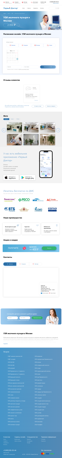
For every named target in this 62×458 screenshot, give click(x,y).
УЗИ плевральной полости (42, 365)
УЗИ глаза (10, 395)
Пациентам (43, 441)
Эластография (38, 424)
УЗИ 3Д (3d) (11, 362)
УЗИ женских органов (14, 407)
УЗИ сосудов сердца (40, 407)
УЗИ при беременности (41, 377)
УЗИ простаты (38, 380)
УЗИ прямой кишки (40, 383)
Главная (4, 13)
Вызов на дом (17, 439)
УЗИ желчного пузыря (14, 404)
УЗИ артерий (11, 368)
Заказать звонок (56, 3)
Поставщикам (29, 441)
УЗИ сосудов (38, 398)
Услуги (23, 8)
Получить (49, 248)
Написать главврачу (51, 106)
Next (58, 130)
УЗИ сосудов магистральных (42, 401)
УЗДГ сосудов (11, 359)
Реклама (28, 442)
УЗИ (12, 13)
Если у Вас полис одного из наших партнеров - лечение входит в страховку (18, 193)
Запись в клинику (18, 441)
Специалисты (35, 8)
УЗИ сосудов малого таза (41, 404)
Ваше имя (9, 317)
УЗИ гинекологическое (14, 392)
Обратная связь (6, 452)
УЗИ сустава (38, 413)
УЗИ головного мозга (13, 398)
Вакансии (29, 439)
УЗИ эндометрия (39, 418)
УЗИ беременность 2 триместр (16, 371)
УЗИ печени (38, 362)
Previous (4, 130)
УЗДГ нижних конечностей (15, 356)
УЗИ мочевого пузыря (14, 424)
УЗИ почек (37, 374)
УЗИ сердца (38, 389)
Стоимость (29, 8)
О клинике (43, 439)
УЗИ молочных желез (14, 421)
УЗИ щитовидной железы (41, 415)
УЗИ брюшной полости (14, 377)
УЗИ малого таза (12, 415)
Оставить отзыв (37, 106)
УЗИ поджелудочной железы (42, 371)
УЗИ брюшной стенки (13, 380)
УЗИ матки (11, 418)
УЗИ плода (37, 368)
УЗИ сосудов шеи (39, 410)
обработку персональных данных (24, 69)
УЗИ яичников (38, 421)
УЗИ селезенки (39, 386)
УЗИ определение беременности (43, 359)
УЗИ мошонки (38, 356)
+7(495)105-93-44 (54, 2)
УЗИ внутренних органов (14, 389)
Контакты (42, 8)
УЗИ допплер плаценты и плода (16, 401)
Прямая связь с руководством (9, 454)
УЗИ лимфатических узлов (15, 410)
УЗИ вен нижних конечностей (16, 386)
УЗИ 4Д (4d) (11, 365)
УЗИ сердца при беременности (43, 392)
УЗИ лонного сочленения (14, 413)
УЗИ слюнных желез (40, 395)
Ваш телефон (23, 317)
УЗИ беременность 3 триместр (16, 374)
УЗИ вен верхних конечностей (16, 383)
